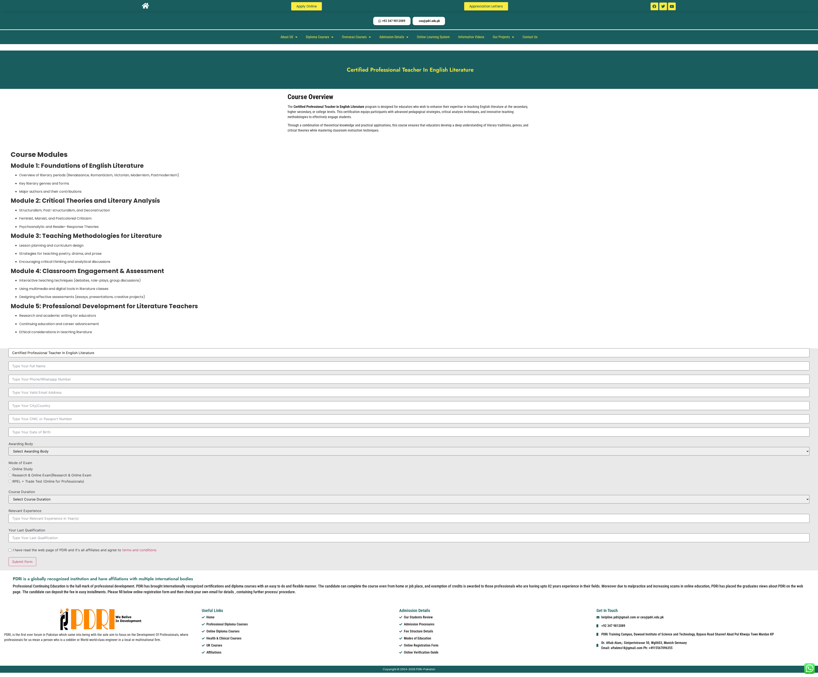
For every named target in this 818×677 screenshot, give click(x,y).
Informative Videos (471, 37)
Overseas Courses (354, 37)
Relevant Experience (25, 510)
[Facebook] (654, 6)
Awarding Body (21, 444)
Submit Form (22, 562)
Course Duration (22, 491)
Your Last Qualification (27, 530)
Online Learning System (433, 37)
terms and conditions (139, 550)
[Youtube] (672, 6)
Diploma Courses (317, 37)
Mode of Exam (20, 462)
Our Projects (501, 37)
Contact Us (530, 37)
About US (287, 37)
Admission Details (391, 37)
